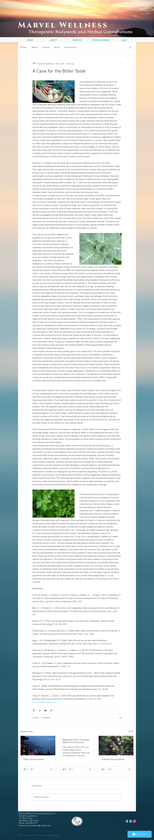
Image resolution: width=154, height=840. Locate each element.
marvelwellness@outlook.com (38, 825)
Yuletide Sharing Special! (113, 759)
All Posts (23, 47)
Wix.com (56, 835)
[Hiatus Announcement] (38, 745)
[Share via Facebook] (33, 710)
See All (131, 731)
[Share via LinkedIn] (45, 710)
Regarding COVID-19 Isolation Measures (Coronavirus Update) (76, 741)
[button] (130, 47)
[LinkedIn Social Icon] (130, 821)
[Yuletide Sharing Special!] (116, 745)
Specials (35, 47)
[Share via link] (51, 710)
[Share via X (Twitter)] (39, 710)
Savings (57, 47)
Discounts (45, 47)
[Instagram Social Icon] (134, 821)
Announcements (71, 47)
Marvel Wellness (63, 25)
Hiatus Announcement (33, 759)
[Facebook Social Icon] (126, 821)
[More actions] (120, 63)
